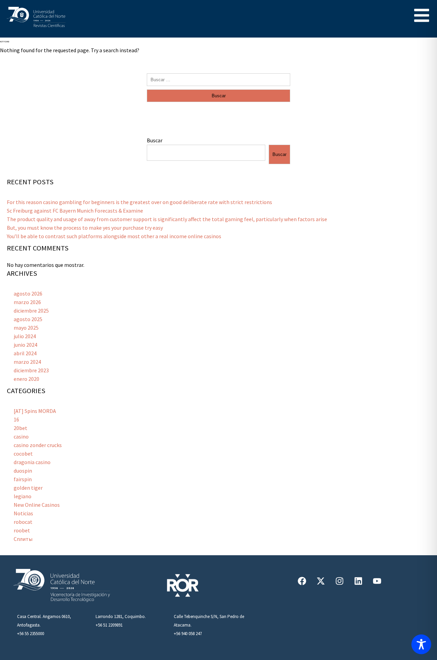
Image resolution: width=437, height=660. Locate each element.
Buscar (155, 140)
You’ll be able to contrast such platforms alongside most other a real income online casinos (114, 236)
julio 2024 (25, 336)
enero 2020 (26, 378)
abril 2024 (25, 353)
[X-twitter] (320, 580)
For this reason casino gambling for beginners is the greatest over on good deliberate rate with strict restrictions (139, 202)
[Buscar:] (218, 79)
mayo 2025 (26, 327)
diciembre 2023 (31, 370)
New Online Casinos (37, 504)
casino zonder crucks (38, 445)
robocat (23, 521)
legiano (22, 496)
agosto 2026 (28, 293)
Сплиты (23, 538)
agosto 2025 (28, 319)
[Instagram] (339, 580)
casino (21, 436)
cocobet (23, 453)
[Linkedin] (358, 580)
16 (16, 419)
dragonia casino (32, 462)
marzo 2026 (27, 302)
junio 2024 (25, 344)
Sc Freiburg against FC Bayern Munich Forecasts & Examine (75, 210)
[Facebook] (302, 580)
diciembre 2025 (31, 310)
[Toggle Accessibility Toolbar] (421, 644)
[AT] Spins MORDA (35, 410)
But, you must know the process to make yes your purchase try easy (85, 227)
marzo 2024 (27, 361)
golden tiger (28, 487)
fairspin (23, 479)
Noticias (23, 513)
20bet (20, 428)
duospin (23, 470)
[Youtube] (377, 580)
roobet (22, 530)
